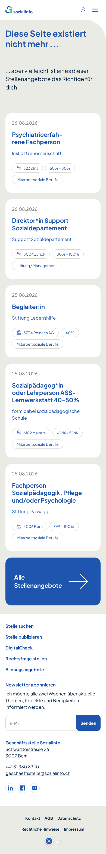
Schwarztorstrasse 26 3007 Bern (27, 752)
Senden (88, 723)
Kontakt (32, 818)
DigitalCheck (19, 648)
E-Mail (15, 723)
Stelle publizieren (23, 637)
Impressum (74, 829)
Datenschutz (69, 818)
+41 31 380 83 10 (22, 766)
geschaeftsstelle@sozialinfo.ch (37, 773)
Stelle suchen (19, 626)
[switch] (53, 841)
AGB (49, 818)
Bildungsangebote (24, 669)
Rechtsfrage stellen (26, 658)
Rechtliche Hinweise (40, 829)
